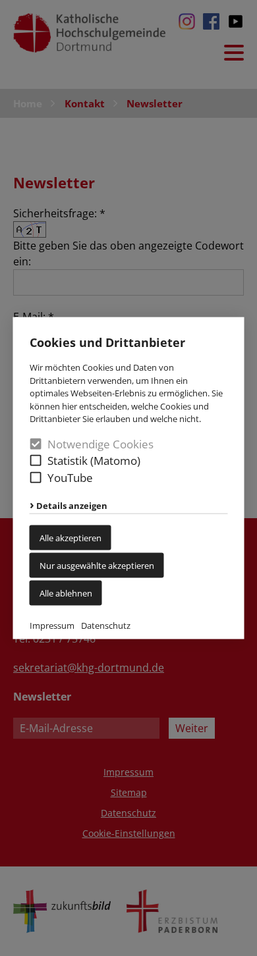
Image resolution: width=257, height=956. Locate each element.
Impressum (52, 625)
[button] (36, 460)
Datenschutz (105, 625)
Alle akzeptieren (70, 537)
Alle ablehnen (66, 592)
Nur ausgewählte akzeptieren (97, 565)
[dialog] (128, 478)
